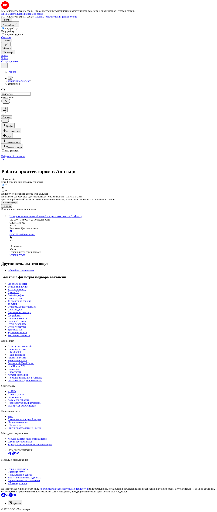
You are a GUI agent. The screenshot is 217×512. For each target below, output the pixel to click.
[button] (4, 55)
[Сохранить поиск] (4, 109)
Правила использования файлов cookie (56, 16)
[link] (6, 48)
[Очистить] (5, 101)
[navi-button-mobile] (4, 65)
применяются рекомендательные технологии (64, 488)
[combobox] (16, 94)
